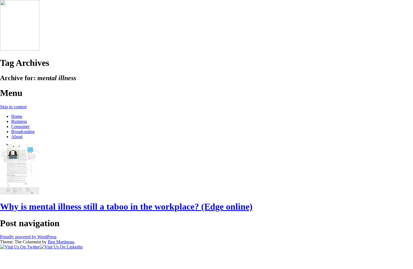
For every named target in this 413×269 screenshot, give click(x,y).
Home (16, 116)
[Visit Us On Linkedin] (61, 247)
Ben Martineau (61, 241)
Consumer (20, 126)
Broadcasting (23, 131)
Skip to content (13, 106)
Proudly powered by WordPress (28, 236)
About (16, 136)
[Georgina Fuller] (19, 49)
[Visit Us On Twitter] (20, 247)
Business (19, 121)
